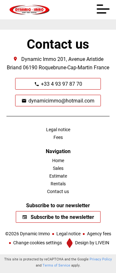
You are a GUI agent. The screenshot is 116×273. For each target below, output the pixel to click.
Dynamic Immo (38, 58)
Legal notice (68, 233)
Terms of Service (56, 265)
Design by (91, 242)
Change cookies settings (37, 242)
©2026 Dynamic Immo (27, 233)
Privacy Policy (101, 259)
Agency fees (99, 233)
